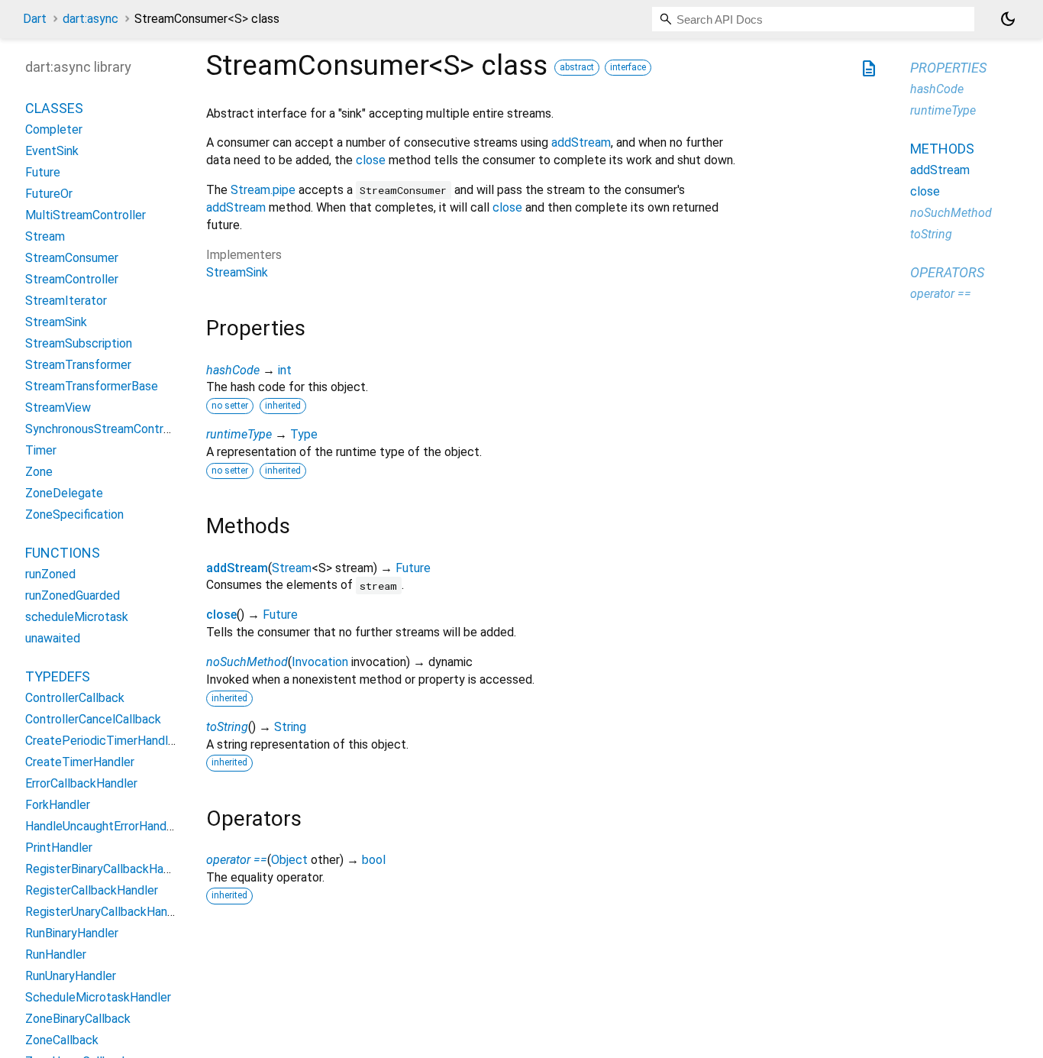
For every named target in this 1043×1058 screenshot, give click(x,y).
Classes (54, 109)
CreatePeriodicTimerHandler (102, 741)
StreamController (71, 280)
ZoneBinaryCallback (78, 1019)
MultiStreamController (85, 216)
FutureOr (49, 194)
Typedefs (57, 677)
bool (374, 860)
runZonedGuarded (72, 596)
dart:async (90, 18)
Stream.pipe (263, 190)
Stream (292, 568)
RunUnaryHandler (70, 976)
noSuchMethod (247, 662)
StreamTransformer (78, 365)
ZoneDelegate (64, 494)
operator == (236, 860)
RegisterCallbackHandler (91, 891)
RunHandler (55, 955)
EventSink (52, 151)
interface (628, 67)
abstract (577, 67)
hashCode (233, 370)
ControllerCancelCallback (93, 720)
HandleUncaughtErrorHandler (102, 827)
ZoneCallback (61, 1041)
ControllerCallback (74, 698)
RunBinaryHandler (71, 934)
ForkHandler (57, 805)
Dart (35, 18)
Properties (948, 68)
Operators (947, 272)
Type (304, 434)
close (371, 160)
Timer (41, 451)
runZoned (50, 575)
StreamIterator (66, 301)
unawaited (52, 639)
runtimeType (239, 434)
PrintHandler (58, 848)
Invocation (320, 662)
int (285, 370)
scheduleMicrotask (76, 617)
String (290, 727)
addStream (581, 142)
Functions (62, 553)
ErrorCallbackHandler (81, 784)
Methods (942, 149)
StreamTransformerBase (91, 387)
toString (227, 727)
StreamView (58, 408)
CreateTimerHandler (79, 762)
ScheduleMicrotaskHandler (98, 998)
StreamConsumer (71, 258)
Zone (39, 472)
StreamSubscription (78, 344)
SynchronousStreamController (106, 429)
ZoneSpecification (74, 515)
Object (289, 860)
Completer (53, 130)
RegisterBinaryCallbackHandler (107, 869)
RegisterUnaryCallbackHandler (106, 912)
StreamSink (237, 272)
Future (413, 568)
